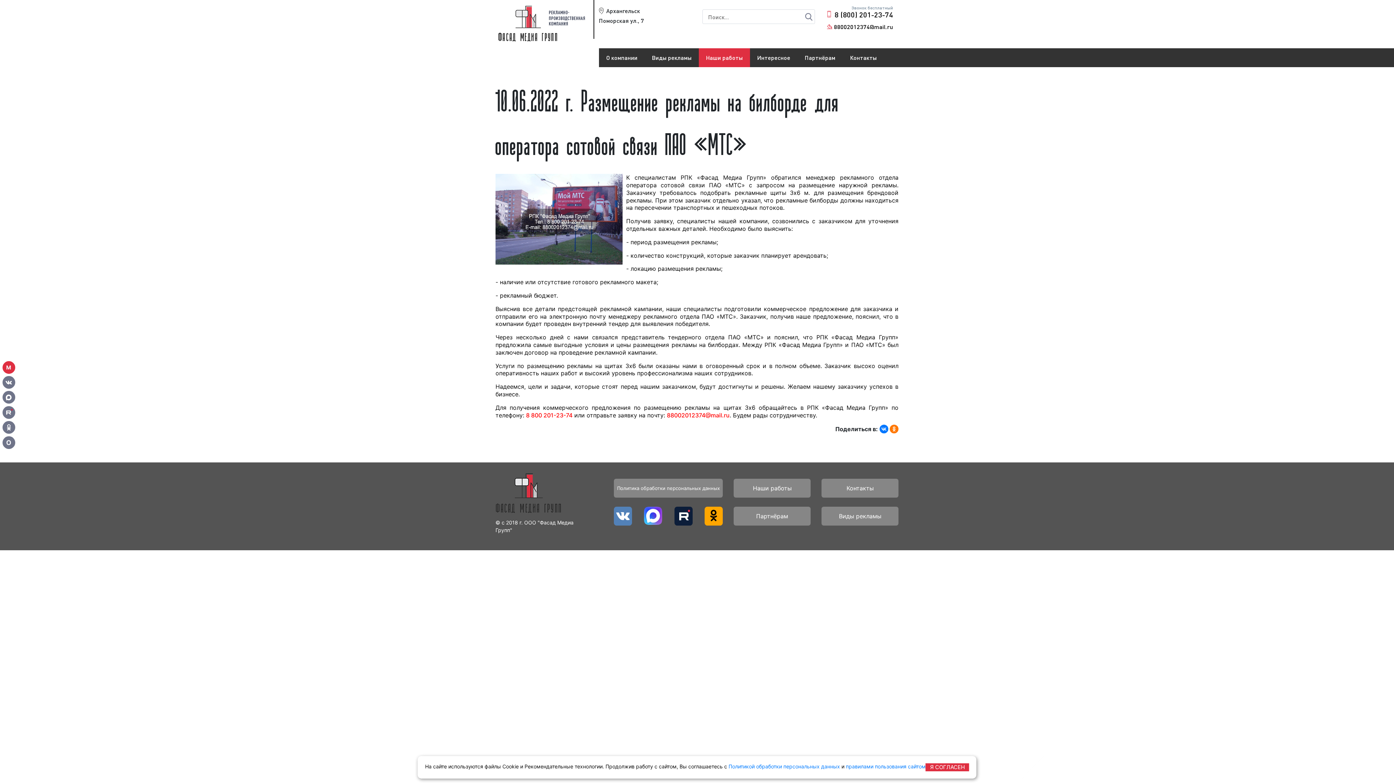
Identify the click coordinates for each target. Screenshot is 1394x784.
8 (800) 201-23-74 (864, 14)
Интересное (773, 57)
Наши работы (724, 57)
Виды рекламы (672, 57)
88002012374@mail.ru (863, 26)
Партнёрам (820, 57)
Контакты (863, 57)
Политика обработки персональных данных (668, 488)
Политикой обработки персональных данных (784, 766)
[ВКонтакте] (884, 429)
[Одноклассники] (894, 429)
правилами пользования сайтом (886, 766)
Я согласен (947, 767)
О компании (621, 57)
